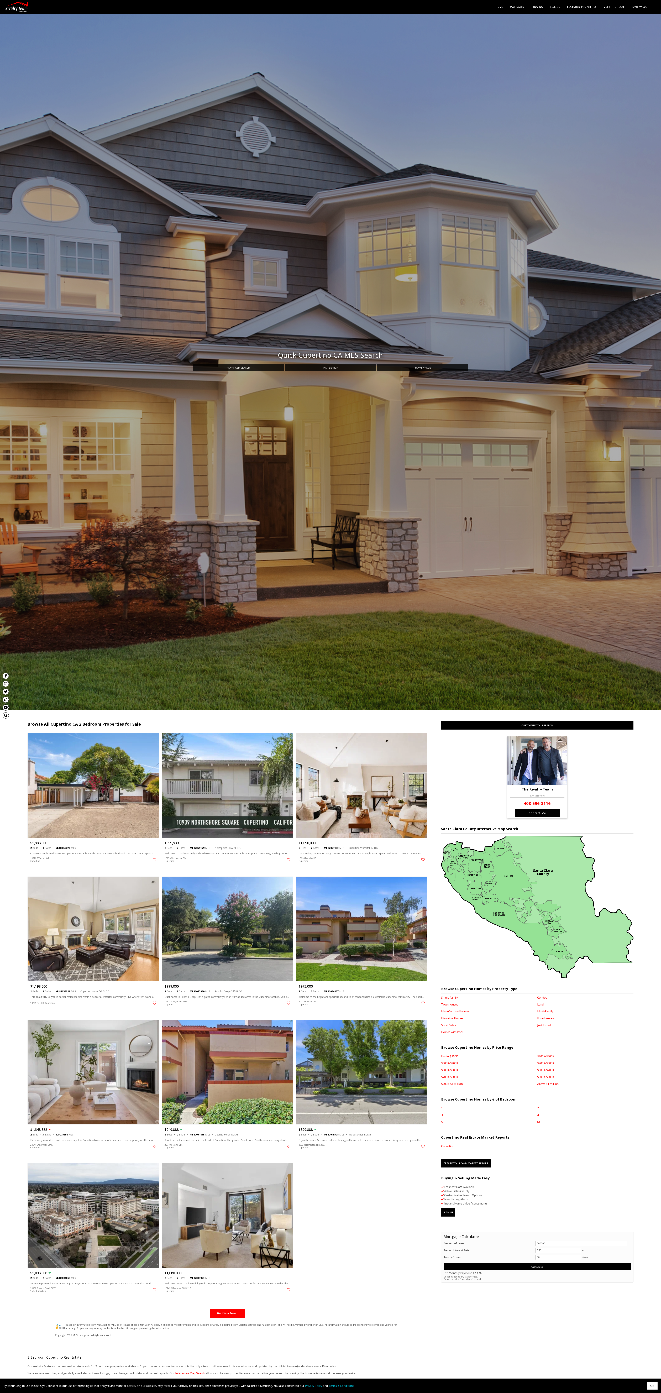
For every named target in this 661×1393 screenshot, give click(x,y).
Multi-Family (545, 1011)
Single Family (449, 997)
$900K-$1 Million (452, 1084)
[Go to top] (652, 1374)
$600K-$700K (545, 1070)
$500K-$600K (449, 1070)
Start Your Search (227, 1313)
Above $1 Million (548, 1084)
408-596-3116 (537, 803)
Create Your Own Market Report (465, 1163)
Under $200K (449, 1056)
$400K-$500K (545, 1063)
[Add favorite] (154, 860)
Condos (542, 997)
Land (540, 1004)
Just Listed (544, 1025)
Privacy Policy (313, 1386)
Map (330, 367)
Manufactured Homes (455, 1011)
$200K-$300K (545, 1056)
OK (652, 1386)
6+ (539, 1122)
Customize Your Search (537, 725)
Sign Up (448, 1212)
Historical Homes (452, 1018)
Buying (538, 6)
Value (423, 367)
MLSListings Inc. (82, 1335)
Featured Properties (582, 6)
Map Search (518, 6)
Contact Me (537, 813)
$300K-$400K (449, 1063)
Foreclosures (545, 1018)
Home (499, 6)
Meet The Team (614, 6)
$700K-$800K (449, 1077)
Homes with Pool (452, 1032)
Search (238, 367)
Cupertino (447, 1146)
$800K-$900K (545, 1077)
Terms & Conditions (341, 1386)
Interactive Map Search (190, 1373)
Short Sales (448, 1025)
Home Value (639, 6)
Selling (555, 6)
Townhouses (449, 1004)
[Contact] (651, 1367)
